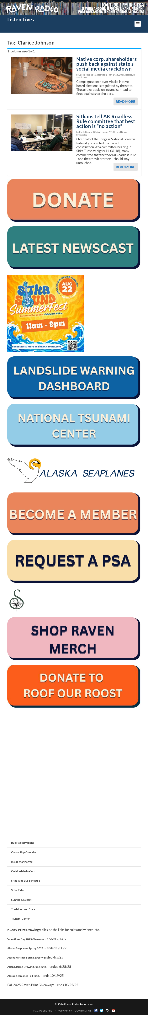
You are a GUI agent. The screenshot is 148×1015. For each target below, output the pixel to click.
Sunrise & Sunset (21, 899)
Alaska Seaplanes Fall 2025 (23, 975)
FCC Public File (42, 1010)
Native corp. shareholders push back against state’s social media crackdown (106, 64)
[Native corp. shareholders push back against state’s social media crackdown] (41, 75)
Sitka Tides (17, 890)
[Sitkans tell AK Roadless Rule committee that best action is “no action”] (41, 132)
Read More (125, 101)
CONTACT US (83, 1010)
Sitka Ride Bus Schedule (25, 880)
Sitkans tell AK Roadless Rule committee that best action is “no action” (105, 121)
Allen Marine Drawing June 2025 (27, 966)
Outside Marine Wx (23, 871)
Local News (129, 74)
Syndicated (81, 77)
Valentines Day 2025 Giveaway (25, 939)
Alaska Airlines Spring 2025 (24, 957)
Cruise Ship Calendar (23, 852)
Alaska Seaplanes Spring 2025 (25, 948)
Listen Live (19, 19)
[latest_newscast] (73, 268)
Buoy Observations (22, 842)
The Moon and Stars (23, 909)
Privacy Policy (63, 1010)
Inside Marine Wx (22, 861)
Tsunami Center (20, 918)
